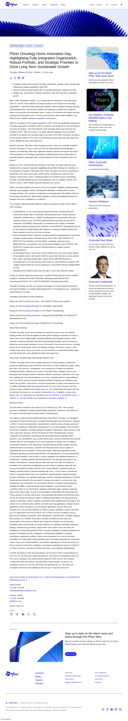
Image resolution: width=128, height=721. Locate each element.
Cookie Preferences (6, 719)
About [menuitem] (63, 5)
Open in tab (23, 78)
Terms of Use (99, 679)
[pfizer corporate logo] (11, 4)
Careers (91, 4)
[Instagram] (116, 709)
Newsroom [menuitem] (54, 5)
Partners (39, 683)
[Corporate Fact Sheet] (102, 225)
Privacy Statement (100, 672)
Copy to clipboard (19, 78)
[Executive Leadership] (102, 267)
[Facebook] (17, 614)
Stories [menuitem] (44, 5)
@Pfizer (56, 395)
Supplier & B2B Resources (73, 682)
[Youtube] (120, 709)
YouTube (23, 398)
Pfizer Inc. (14, 104)
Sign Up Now (71, 654)
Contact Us (114, 5)
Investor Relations (98, 201)
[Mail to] (28, 614)
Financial (29, 46)
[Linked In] (111, 709)
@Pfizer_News (71, 395)
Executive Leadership (100, 281)
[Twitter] (11, 614)
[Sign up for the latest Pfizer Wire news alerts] (102, 58)
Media (38, 676)
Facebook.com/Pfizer (56, 398)
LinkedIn (13, 398)
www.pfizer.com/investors (46, 118)
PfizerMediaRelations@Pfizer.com (23, 591)
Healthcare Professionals (73, 676)
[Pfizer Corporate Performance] (102, 147)
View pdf (11, 78)
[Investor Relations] (102, 186)
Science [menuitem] (26, 5)
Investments (38, 46)
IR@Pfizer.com (15, 601)
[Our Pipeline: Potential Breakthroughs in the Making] (102, 100)
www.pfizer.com (49, 392)
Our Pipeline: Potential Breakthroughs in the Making (101, 117)
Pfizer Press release (17, 46)
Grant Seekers (69, 679)
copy (15, 78)
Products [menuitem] (35, 5)
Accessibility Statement (102, 676)
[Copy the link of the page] (34, 614)
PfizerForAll (68, 672)
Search (107, 5)
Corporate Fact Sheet (100, 240)
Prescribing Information (30, 301)
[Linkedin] (23, 614)
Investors (99, 4)
